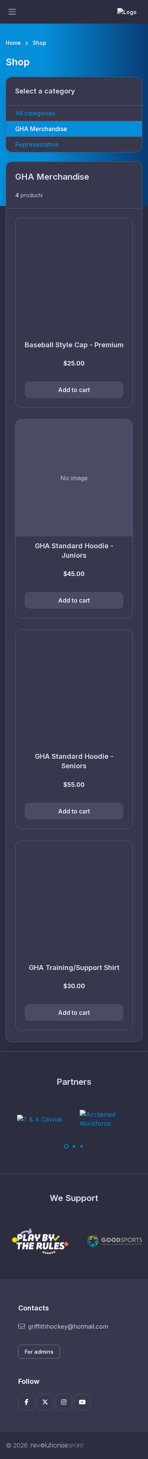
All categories (35, 113)
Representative (37, 144)
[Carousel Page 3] (81, 1146)
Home (13, 43)
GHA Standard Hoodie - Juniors (74, 550)
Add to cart (74, 390)
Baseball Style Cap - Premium (74, 345)
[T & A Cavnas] (40, 1119)
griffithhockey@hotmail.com (68, 1326)
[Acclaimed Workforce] (108, 1119)
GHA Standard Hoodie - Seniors (74, 761)
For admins (39, 1351)
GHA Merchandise (41, 129)
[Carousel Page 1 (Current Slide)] (66, 1146)
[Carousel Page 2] (74, 1146)
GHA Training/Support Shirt (74, 968)
